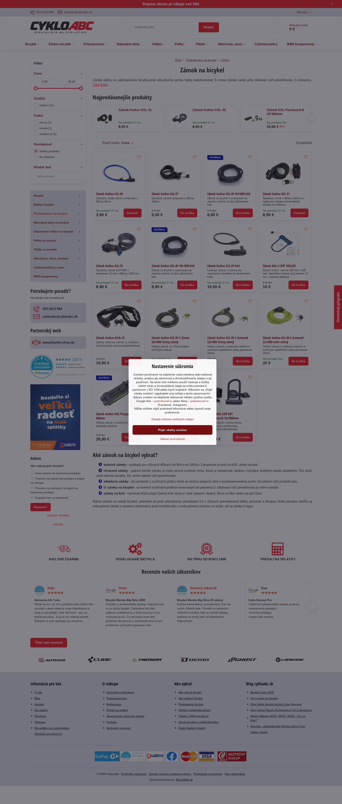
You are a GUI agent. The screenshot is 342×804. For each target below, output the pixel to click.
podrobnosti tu (163, 401)
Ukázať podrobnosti (172, 438)
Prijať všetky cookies (172, 430)
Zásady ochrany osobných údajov (172, 419)
